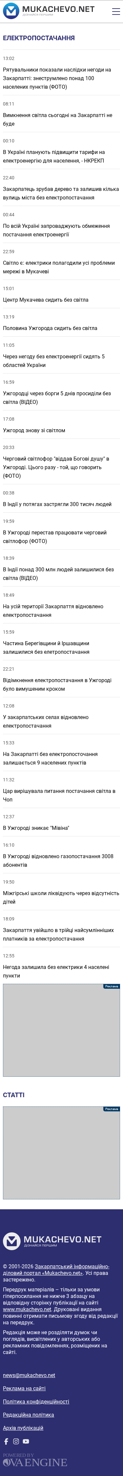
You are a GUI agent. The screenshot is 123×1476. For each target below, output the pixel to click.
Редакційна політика (28, 1415)
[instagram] (16, 1443)
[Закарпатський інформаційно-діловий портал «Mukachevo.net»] (48, 11)
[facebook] (6, 1443)
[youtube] (26, 1443)
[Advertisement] (61, 1030)
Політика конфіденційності (36, 1402)
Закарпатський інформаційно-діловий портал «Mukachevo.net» (56, 1269)
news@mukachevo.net (29, 1375)
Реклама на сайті (24, 1388)
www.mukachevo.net (27, 1309)
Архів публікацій (23, 1428)
